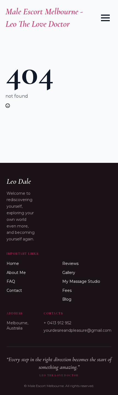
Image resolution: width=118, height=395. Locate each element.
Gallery (68, 272)
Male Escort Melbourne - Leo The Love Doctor (44, 17)
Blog (66, 299)
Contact (14, 290)
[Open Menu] (105, 18)
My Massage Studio (81, 281)
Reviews (70, 263)
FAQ (11, 281)
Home (13, 263)
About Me (16, 272)
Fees (67, 290)
